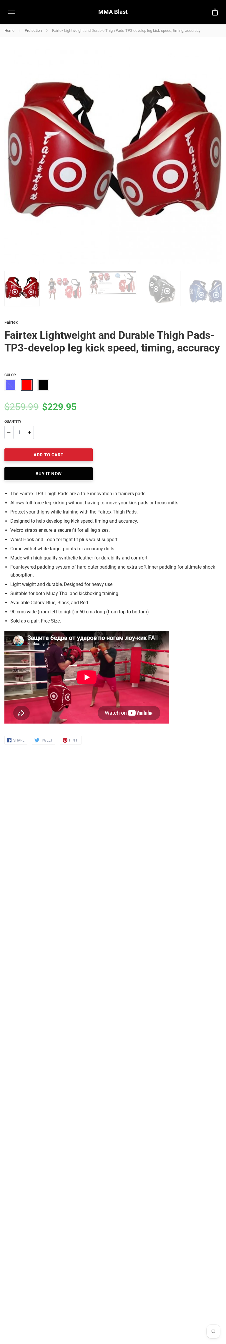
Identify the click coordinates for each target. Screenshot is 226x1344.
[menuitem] (215, 12)
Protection (33, 30)
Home (9, 30)
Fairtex (11, 322)
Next (214, 155)
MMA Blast (113, 12)
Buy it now (49, 473)
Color (10, 375)
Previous (7, 155)
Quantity (12, 422)
